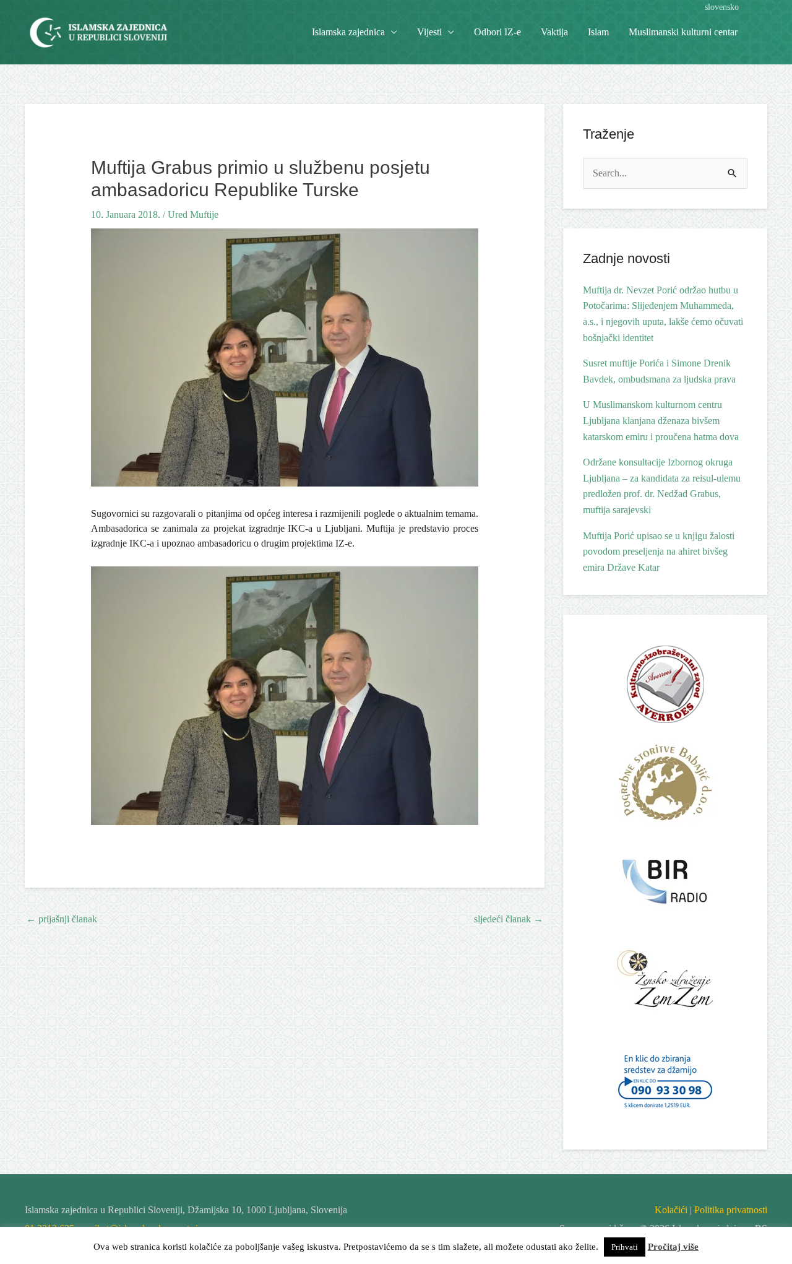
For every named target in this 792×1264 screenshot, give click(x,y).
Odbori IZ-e (497, 32)
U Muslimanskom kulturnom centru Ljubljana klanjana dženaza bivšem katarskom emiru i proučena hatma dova (661, 420)
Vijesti (429, 32)
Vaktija (554, 32)
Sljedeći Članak (508, 919)
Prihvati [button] (624, 1247)
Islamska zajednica (348, 32)
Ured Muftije (193, 214)
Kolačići (671, 1210)
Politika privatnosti (730, 1210)
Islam (598, 32)
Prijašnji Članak (61, 919)
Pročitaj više (673, 1247)
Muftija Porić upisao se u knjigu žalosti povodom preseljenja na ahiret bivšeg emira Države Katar (658, 551)
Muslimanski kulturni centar (683, 32)
